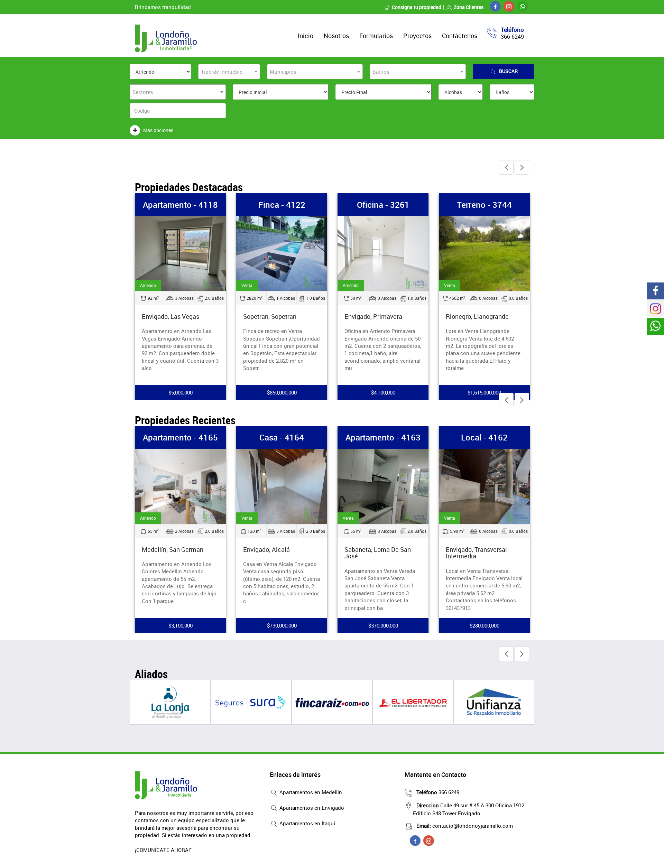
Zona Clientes (468, 7)
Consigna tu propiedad (416, 7)
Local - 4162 (484, 437)
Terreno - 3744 (484, 204)
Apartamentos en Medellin (310, 792)
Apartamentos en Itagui (306, 823)
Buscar (508, 71)
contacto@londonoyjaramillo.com (464, 825)
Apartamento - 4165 (180, 437)
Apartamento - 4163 (383, 437)
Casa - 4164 (281, 437)
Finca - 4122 (281, 204)
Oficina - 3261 (383, 204)
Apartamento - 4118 (180, 204)
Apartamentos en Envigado (311, 807)
